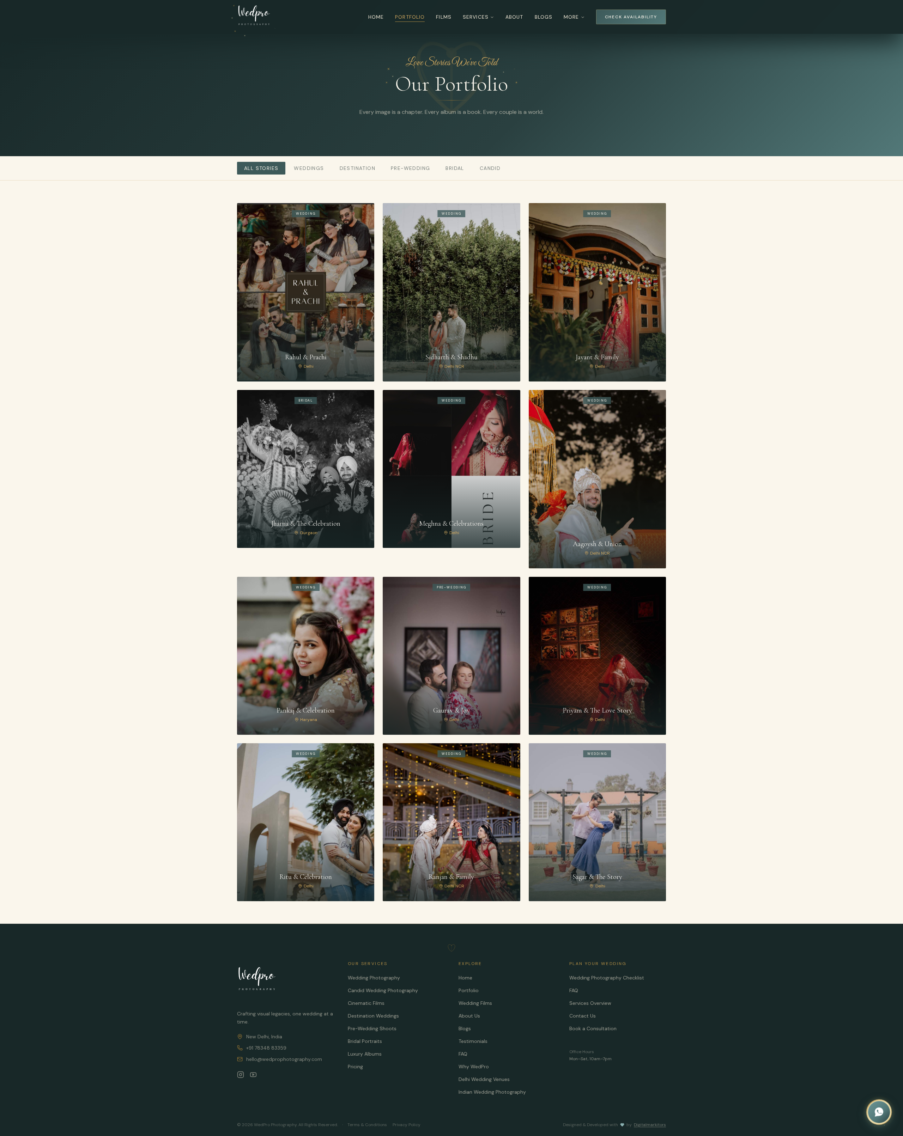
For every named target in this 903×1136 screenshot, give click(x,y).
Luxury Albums (365, 1054)
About (514, 17)
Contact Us (582, 1016)
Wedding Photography (374, 978)
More (571, 17)
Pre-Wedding (410, 168)
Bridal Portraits (365, 1041)
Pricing (355, 1066)
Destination (357, 168)
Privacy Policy (406, 1125)
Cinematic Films (366, 1003)
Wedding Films (475, 1003)
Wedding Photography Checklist (606, 978)
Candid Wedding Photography (383, 990)
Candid (490, 168)
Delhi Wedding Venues (484, 1079)
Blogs (544, 17)
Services (476, 17)
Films (444, 17)
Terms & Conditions (367, 1125)
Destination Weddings (373, 1016)
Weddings (309, 168)
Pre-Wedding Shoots (372, 1028)
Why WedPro (474, 1066)
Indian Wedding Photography (492, 1092)
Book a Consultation (593, 1028)
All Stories (261, 168)
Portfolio (410, 17)
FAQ (463, 1054)
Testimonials (473, 1041)
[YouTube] (253, 1074)
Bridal (455, 168)
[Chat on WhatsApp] (879, 1112)
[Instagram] (240, 1074)
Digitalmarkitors (650, 1125)
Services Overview (590, 1003)
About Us (469, 1016)
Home (376, 17)
